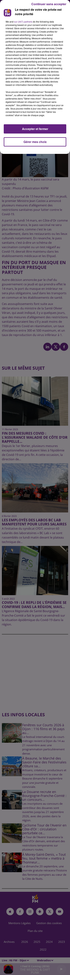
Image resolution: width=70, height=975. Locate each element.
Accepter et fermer (35, 129)
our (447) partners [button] (23, 21)
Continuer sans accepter (48, 4)
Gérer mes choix (35, 142)
